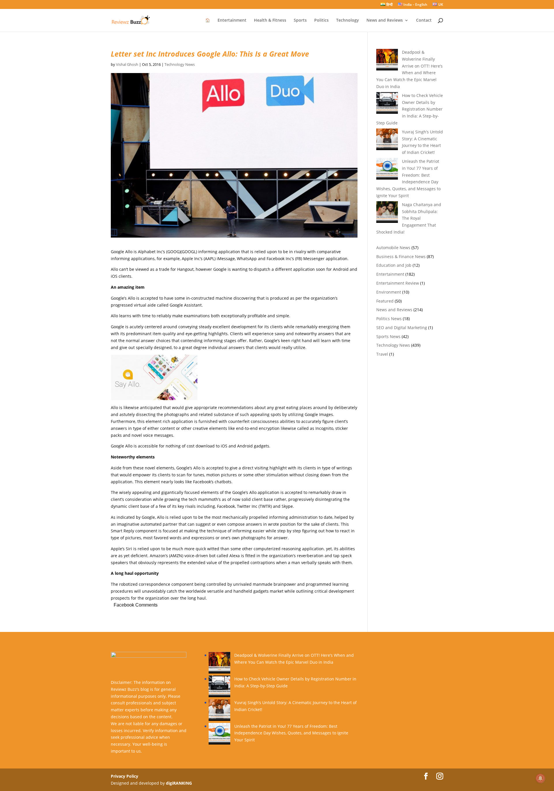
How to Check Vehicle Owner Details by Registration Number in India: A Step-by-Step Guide (409, 109)
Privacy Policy (124, 776)
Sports (300, 20)
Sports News (388, 336)
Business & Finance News (401, 256)
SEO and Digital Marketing (401, 327)
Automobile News (393, 247)
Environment (388, 292)
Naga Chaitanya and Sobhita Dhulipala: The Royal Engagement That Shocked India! (408, 218)
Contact (424, 20)
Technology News (179, 64)
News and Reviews (384, 20)
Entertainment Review (397, 283)
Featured (385, 301)
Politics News (389, 318)
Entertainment (232, 20)
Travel (382, 354)
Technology (347, 20)
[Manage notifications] (540, 778)
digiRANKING (179, 783)
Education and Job (393, 265)
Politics (321, 20)
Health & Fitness (270, 20)
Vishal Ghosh (127, 64)
